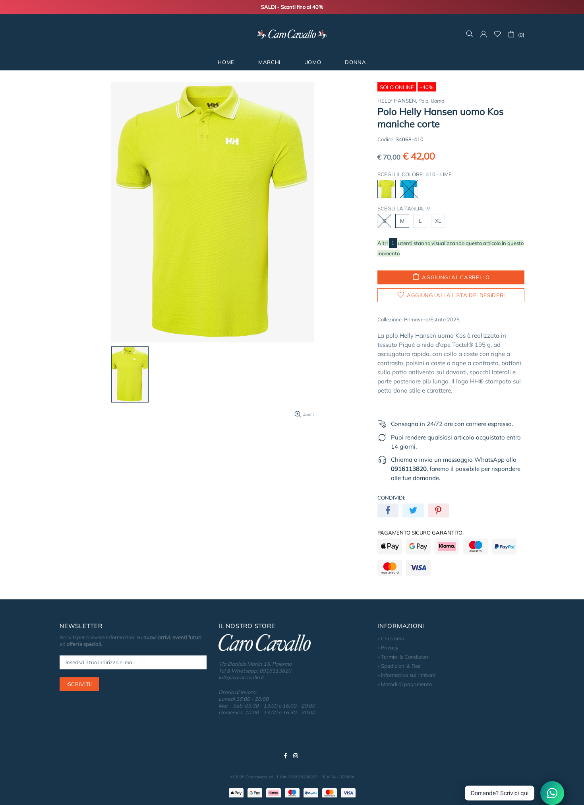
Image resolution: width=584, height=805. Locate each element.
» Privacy (387, 647)
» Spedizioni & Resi (399, 666)
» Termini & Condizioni (403, 656)
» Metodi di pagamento (404, 684)
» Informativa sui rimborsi (407, 675)
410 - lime (386, 189)
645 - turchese (409, 189)
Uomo (437, 100)
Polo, (423, 100)
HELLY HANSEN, (397, 100)
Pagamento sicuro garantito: (420, 532)
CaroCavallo (292, 34)
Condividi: (391, 497)
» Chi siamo (390, 638)
